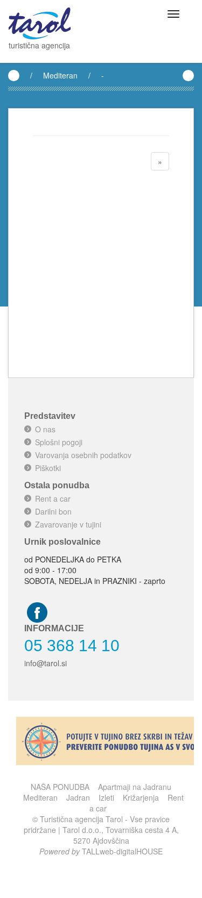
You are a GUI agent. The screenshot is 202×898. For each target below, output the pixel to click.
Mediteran (60, 75)
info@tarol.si (45, 663)
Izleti (106, 797)
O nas (45, 429)
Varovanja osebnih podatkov (83, 455)
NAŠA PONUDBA (60, 786)
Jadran (78, 797)
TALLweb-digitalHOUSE (122, 851)
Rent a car (53, 498)
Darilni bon (53, 511)
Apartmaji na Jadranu (134, 786)
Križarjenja (141, 797)
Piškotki (48, 467)
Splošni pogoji (58, 442)
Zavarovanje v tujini (68, 524)
